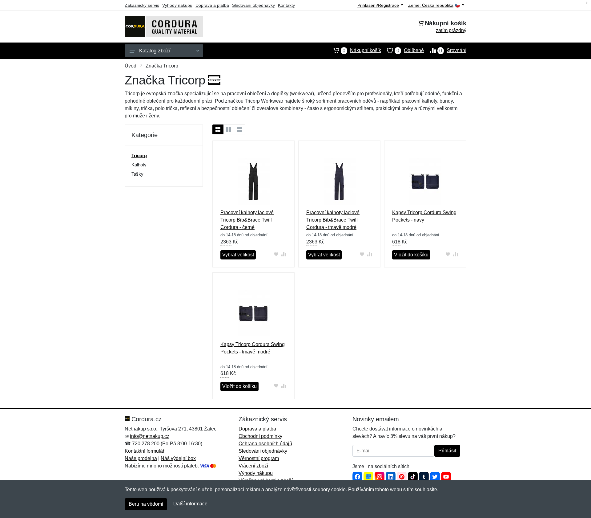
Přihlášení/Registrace (378, 5)
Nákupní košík (362, 50)
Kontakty (286, 5)
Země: (430, 5)
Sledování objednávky (253, 5)
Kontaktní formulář (144, 451)
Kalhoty (139, 164)
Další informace (190, 503)
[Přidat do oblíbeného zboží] (276, 254)
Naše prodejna (141, 458)
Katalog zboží (155, 51)
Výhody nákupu (177, 5)
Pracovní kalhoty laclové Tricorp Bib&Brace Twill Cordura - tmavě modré (333, 220)
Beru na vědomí (146, 504)
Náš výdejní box (178, 458)
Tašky (137, 174)
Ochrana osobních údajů (265, 443)
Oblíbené (410, 50)
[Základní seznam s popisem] (228, 129)
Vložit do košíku (411, 254)
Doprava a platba (212, 5)
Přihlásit (447, 450)
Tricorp (139, 155)
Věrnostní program (259, 458)
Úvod (130, 65)
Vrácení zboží (253, 465)
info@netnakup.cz (149, 436)
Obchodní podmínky (260, 436)
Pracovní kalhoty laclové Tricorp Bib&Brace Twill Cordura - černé (247, 220)
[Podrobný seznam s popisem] (239, 129)
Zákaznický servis (142, 5)
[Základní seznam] (217, 129)
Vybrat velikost (238, 254)
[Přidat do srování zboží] (284, 254)
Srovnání (452, 50)
